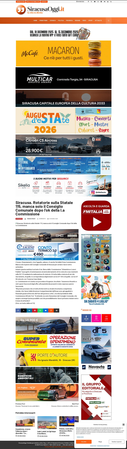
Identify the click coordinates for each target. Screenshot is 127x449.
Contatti (44, 1)
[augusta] (63, 121)
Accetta (83, 442)
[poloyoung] (47, 325)
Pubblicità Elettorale (94, 27)
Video (84, 20)
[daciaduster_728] (47, 235)
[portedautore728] (47, 357)
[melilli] (96, 253)
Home (35, 20)
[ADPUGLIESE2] (47, 392)
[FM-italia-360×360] (96, 215)
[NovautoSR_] (96, 348)
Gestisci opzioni (117, 442)
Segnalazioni (21, 1)
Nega (100, 442)
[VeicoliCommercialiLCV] (63, 78)
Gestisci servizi (80, 437)
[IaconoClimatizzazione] (47, 251)
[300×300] (96, 290)
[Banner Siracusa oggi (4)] (63, 145)
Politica (61, 20)
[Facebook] (88, 1)
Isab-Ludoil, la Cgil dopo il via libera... (25, 432)
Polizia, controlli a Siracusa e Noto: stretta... (44, 431)
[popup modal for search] (108, 20)
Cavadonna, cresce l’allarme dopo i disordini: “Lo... (66, 431)
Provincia (69, 20)
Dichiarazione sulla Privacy (103, 445)
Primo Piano (43, 20)
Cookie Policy (93, 445)
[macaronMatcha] (63, 53)
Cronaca (53, 20)
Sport (90, 20)
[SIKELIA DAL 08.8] (63, 186)
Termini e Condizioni (68, 446)
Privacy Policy (49, 446)
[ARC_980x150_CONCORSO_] (63, 33)
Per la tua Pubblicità (33, 1)
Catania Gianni (31, 218)
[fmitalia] (63, 165)
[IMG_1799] (47, 341)
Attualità (98, 20)
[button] (123, 424)
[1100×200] (63, 98)
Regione (77, 20)
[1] (96, 397)
